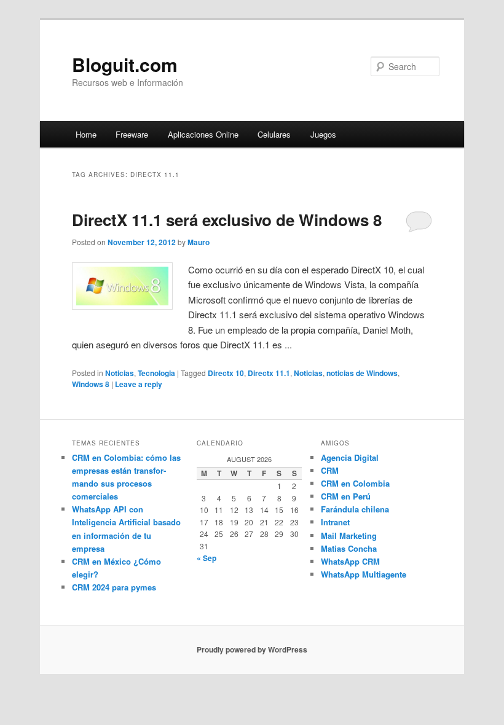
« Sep (206, 557)
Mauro (198, 242)
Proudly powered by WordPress (252, 649)
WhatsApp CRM (350, 561)
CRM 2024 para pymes (114, 587)
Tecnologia (156, 372)
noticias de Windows (362, 372)
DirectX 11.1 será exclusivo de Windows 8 (227, 219)
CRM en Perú (346, 496)
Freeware (132, 134)
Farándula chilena (355, 509)
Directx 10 (226, 372)
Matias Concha (349, 548)
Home (86, 134)
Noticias (119, 372)
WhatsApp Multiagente (363, 574)
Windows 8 (90, 384)
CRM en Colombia (355, 483)
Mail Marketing (349, 535)
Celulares (274, 134)
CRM (330, 470)
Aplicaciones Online (203, 134)
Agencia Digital (350, 457)
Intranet (335, 522)
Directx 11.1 (269, 372)
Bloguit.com (125, 64)
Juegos (323, 134)
